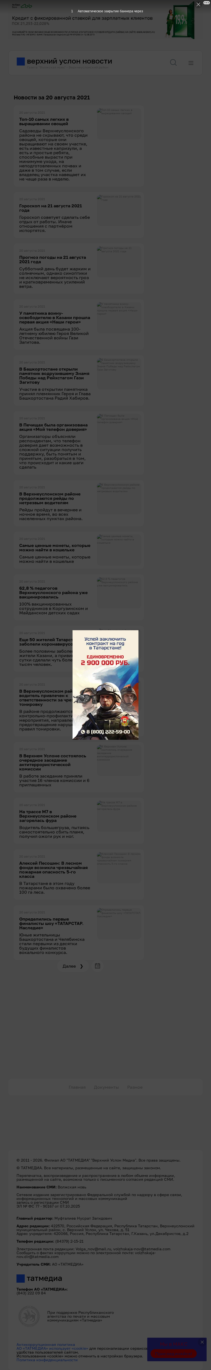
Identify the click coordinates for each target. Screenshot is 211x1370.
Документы (106, 1087)
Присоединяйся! (173, 1353)
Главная (77, 1087)
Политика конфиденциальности (47, 1359)
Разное (135, 1087)
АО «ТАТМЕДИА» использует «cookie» (52, 1348)
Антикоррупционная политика (45, 1344)
